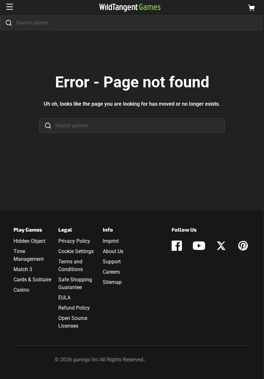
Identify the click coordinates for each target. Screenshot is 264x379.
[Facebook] (177, 246)
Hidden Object (29, 241)
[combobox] (132, 22)
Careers (111, 272)
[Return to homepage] (130, 7)
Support (112, 262)
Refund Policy (74, 308)
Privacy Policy (74, 241)
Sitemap (112, 282)
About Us (113, 251)
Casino (21, 290)
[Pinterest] (243, 245)
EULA (64, 298)
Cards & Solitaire (32, 280)
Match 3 (23, 269)
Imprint (111, 241)
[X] (221, 246)
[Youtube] (199, 246)
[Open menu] (9, 6)
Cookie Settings (76, 251)
